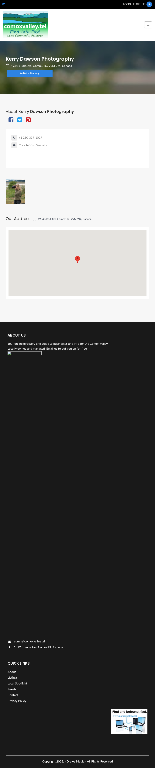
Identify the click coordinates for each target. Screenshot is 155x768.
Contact (13, 695)
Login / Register (134, 4)
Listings (13, 677)
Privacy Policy (17, 700)
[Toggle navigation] (148, 24)
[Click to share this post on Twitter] (19, 120)
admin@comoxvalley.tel (29, 641)
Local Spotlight (17, 683)
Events (12, 689)
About (12, 671)
